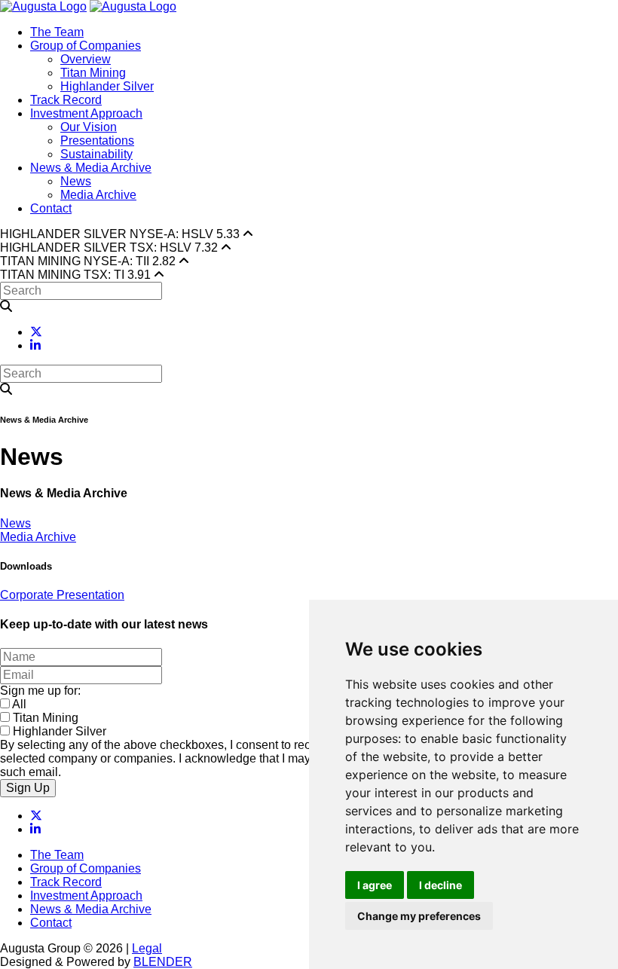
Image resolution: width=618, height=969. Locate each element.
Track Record (66, 99)
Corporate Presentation (62, 594)
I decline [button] (440, 885)
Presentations (97, 140)
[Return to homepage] (43, 6)
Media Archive (98, 194)
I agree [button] (374, 885)
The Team (57, 32)
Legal (147, 948)
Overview (85, 59)
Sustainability (96, 154)
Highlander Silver (107, 86)
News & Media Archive (90, 167)
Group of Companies (85, 45)
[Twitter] (36, 332)
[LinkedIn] (35, 345)
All (19, 704)
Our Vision (88, 127)
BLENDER (162, 961)
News (75, 181)
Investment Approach (86, 113)
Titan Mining (93, 72)
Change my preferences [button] (419, 915)
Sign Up (28, 787)
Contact (51, 208)
